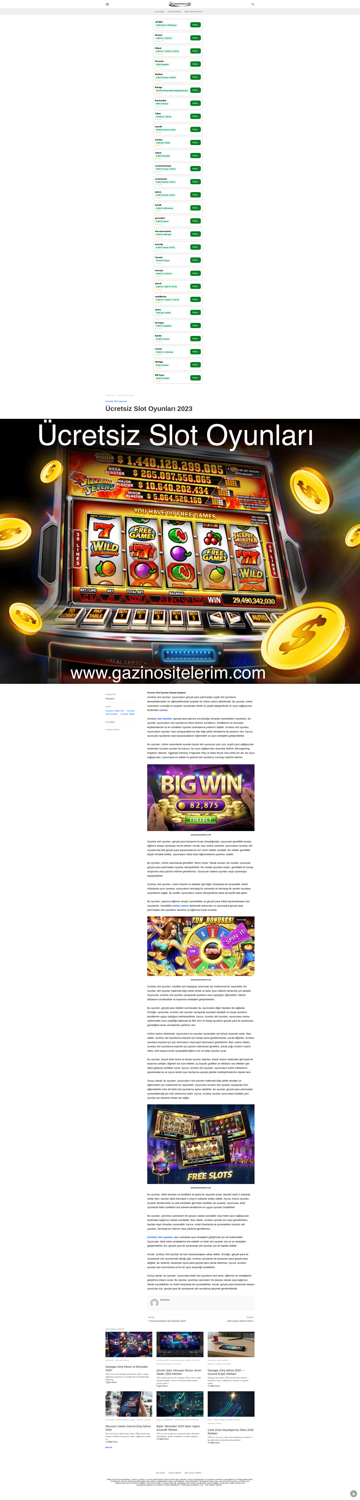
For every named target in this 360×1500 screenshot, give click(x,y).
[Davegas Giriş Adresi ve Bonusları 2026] (128, 1344)
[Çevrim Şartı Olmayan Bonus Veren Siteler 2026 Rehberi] (180, 1344)
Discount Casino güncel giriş (120, 1420)
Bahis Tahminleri (165, 1420)
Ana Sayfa (159, 12)
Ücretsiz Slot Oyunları (116, 401)
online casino (180, 905)
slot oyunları (164, 718)
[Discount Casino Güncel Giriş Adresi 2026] (128, 1404)
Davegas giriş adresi (218, 1360)
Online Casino (122, 1360)
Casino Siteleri (174, 12)
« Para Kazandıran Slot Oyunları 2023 (167, 1321)
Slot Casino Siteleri (193, 12)
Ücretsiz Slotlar (125, 395)
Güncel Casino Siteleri (219, 1364)
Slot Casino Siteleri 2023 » (240, 1321)
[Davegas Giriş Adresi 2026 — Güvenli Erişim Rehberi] (231, 1344)
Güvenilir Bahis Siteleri (169, 1364)
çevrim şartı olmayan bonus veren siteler (178, 1360)
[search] (253, 4)
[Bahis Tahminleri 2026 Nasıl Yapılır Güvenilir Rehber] (180, 1404)
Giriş (195, 24)
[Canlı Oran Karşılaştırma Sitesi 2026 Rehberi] (231, 1404)
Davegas (109, 1360)
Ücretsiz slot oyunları (160, 1237)
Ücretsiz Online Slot (114, 711)
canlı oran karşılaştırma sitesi (224, 1420)
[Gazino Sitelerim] (180, 4)
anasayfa (109, 395)
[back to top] (353, 1493)
